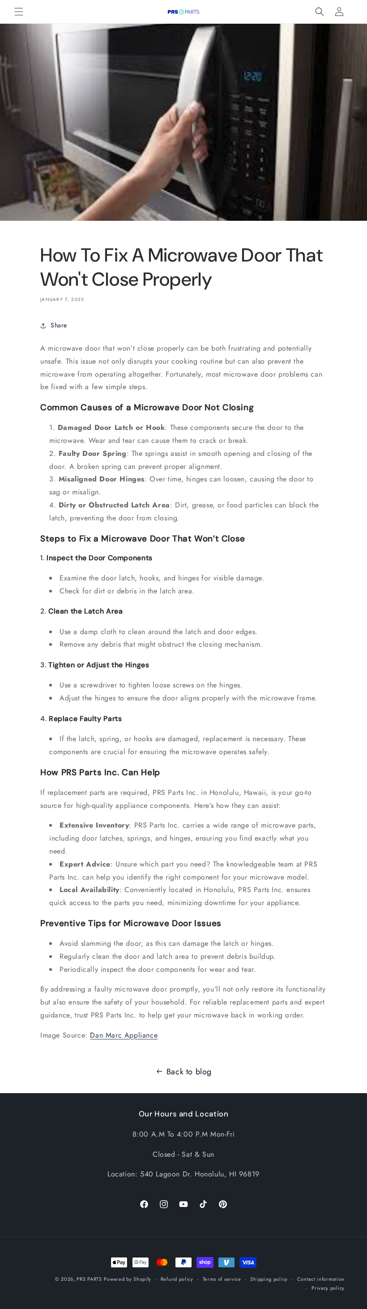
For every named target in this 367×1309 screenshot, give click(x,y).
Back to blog (189, 1071)
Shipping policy (269, 1279)
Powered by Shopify (127, 1279)
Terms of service (222, 1279)
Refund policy (177, 1279)
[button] (19, 11)
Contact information (321, 1279)
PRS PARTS (89, 1279)
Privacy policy (328, 1288)
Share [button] (59, 325)
